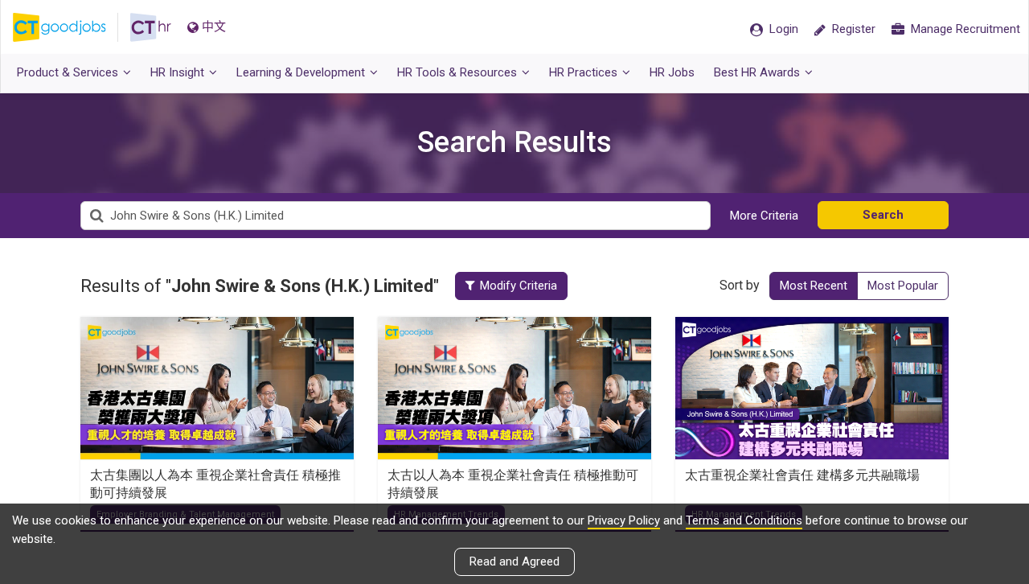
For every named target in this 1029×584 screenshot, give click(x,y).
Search (883, 215)
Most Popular (902, 285)
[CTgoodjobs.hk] (71, 27)
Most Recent (813, 285)
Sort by (739, 285)
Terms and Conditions (744, 520)
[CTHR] (150, 27)
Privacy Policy (624, 520)
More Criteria (764, 215)
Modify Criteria (518, 285)
